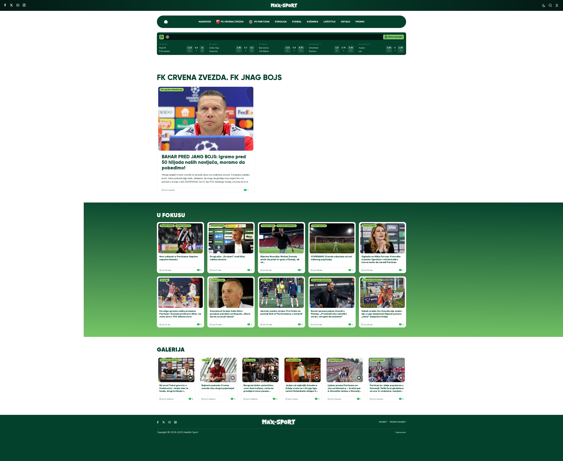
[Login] (557, 5)
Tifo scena (249, 360)
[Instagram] (24, 5)
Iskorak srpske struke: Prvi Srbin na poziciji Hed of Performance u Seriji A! (281, 312)
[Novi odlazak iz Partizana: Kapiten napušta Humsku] (180, 238)
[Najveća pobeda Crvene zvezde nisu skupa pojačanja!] (218, 370)
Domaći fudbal (167, 226)
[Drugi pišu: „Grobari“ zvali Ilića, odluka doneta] (231, 238)
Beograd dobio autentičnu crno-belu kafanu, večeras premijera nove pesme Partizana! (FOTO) (259, 389)
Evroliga (164, 280)
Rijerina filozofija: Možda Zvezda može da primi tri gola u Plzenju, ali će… (279, 259)
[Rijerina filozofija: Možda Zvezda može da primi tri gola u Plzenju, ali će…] (281, 238)
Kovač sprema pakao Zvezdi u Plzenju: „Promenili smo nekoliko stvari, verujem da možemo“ (329, 314)
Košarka (206, 360)
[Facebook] (5, 5)
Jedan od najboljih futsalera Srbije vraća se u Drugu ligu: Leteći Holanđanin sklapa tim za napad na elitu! (302, 389)
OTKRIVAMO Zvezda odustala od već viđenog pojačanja (331, 258)
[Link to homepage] (284, 5)
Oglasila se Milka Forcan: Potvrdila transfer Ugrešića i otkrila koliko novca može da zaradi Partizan (380, 259)
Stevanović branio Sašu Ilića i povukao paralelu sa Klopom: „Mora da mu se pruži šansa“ (230, 314)
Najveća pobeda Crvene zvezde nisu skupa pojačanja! (217, 386)
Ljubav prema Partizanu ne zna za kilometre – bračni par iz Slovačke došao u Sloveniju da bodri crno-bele (344, 389)
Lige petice (266, 280)
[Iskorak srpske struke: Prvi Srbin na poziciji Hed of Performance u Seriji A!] (281, 293)
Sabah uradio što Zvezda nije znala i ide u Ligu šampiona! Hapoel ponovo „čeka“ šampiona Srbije (381, 314)
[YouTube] (17, 5)
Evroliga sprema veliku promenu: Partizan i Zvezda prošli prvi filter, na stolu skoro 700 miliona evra (180, 314)
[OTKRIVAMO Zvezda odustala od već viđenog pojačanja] (332, 238)
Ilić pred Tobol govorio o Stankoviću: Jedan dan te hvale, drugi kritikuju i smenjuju (173, 389)
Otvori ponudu (395, 37)
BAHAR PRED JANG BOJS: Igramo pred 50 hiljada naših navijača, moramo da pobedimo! (204, 162)
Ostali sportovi (183, 226)
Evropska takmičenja (171, 89)
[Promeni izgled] (543, 5)
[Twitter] (11, 5)
